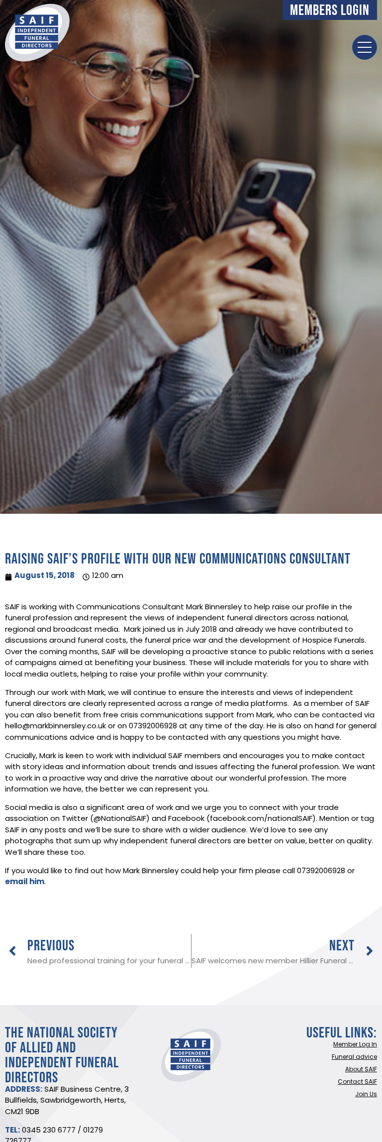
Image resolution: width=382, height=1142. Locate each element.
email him (24, 882)
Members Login (330, 9)
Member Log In (355, 1045)
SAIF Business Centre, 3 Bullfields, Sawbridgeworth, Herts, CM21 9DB (67, 1101)
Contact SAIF (357, 1082)
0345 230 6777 (49, 1131)
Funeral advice (354, 1057)
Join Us (366, 1095)
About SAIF (361, 1070)
